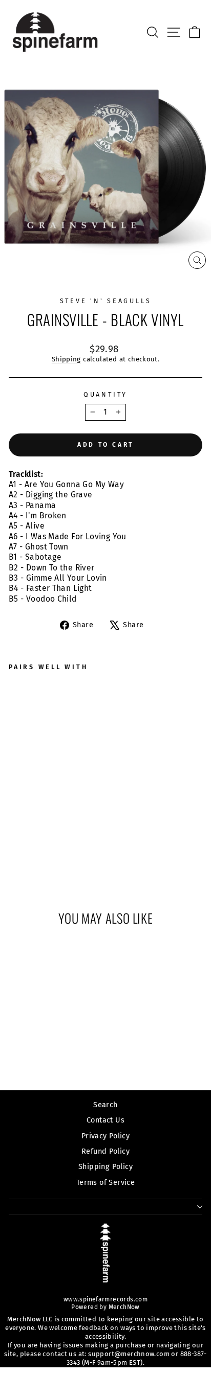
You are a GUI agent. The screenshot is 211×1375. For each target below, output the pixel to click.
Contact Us (105, 1120)
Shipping (66, 359)
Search (105, 1104)
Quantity (105, 394)
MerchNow (123, 1307)
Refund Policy (105, 1151)
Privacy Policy (105, 1135)
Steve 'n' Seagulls (106, 301)
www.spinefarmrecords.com (105, 1299)
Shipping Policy (105, 1166)
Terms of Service (105, 1182)
